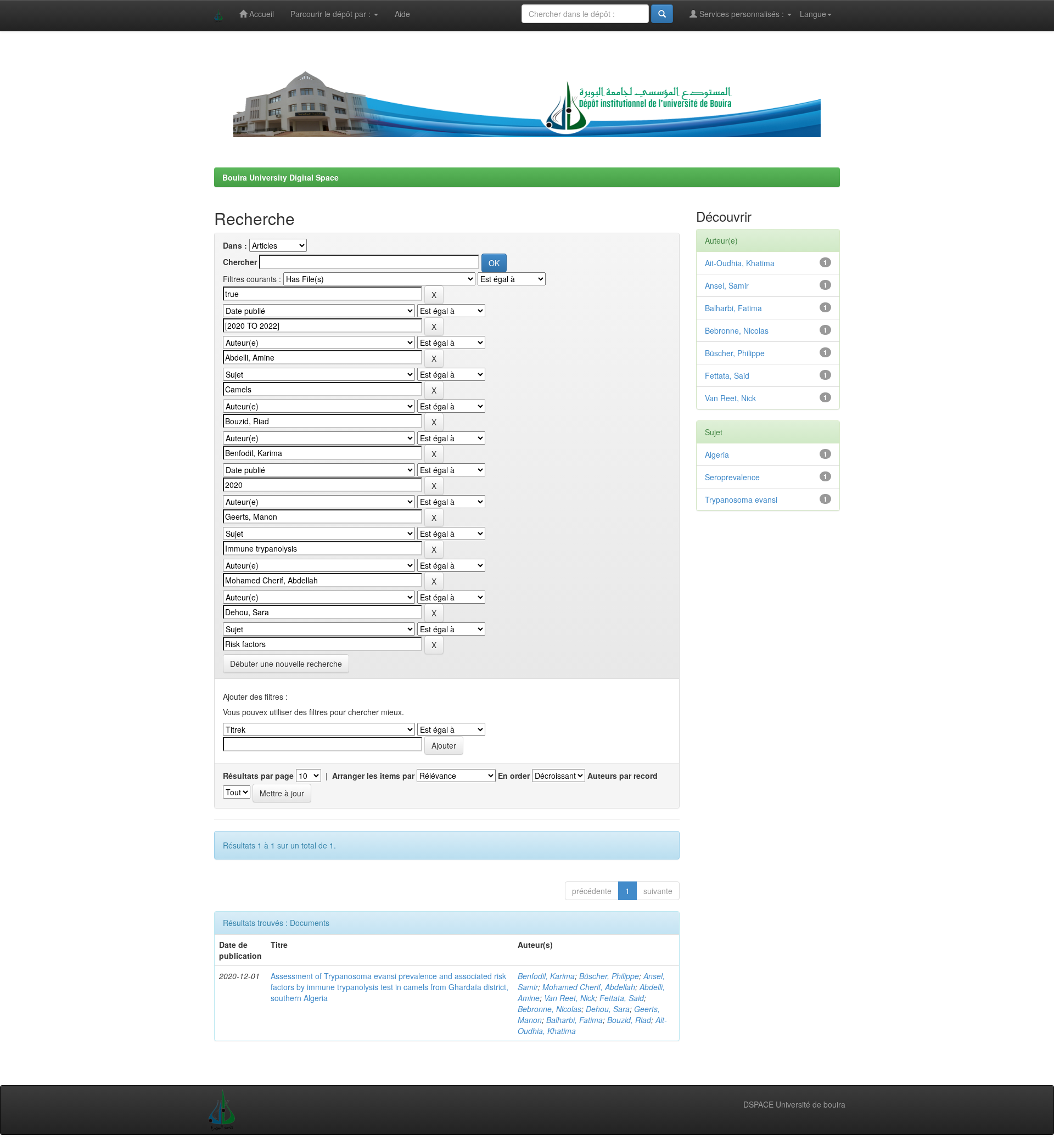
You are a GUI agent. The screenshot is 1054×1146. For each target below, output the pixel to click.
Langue (813, 13)
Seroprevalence (732, 476)
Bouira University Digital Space (280, 177)
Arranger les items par (373, 775)
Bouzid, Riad (629, 1019)
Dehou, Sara (608, 1008)
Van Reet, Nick (569, 997)
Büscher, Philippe (609, 975)
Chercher (240, 261)
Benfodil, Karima (546, 975)
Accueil (260, 13)
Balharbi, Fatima (574, 1019)
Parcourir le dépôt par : (331, 13)
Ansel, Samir (727, 285)
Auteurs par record (622, 775)
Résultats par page (258, 775)
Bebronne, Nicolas (549, 1008)
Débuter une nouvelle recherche (286, 663)
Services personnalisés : (741, 13)
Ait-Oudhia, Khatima (740, 262)
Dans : (235, 245)
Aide (402, 13)
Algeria (717, 454)
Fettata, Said (621, 997)
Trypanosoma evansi (741, 499)
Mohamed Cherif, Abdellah (588, 986)
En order (514, 775)
